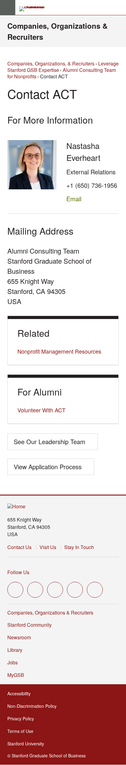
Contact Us (19, 547)
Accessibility (20, 693)
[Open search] (119, 8)
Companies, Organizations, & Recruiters (50, 63)
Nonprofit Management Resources (59, 351)
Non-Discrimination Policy (33, 706)
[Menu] (7, 7)
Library (14, 649)
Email (73, 198)
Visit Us (47, 547)
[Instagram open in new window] (55, 590)
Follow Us (18, 572)
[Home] (16, 506)
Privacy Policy (22, 718)
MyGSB (17, 674)
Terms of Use (22, 731)
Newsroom (19, 637)
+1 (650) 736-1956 (91, 185)
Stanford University (27, 744)
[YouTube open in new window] (75, 590)
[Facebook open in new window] (35, 590)
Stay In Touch (79, 547)
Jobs (12, 662)
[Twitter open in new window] (15, 590)
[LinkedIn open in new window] (95, 590)
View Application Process (48, 466)
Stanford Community (29, 624)
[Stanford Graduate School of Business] (34, 8)
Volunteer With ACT (41, 410)
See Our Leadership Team (49, 441)
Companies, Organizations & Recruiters (50, 612)
